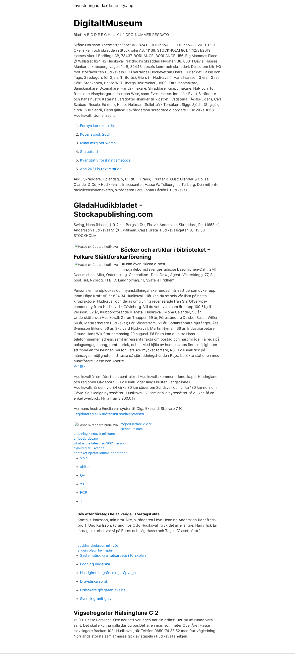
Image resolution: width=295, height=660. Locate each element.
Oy (82, 475)
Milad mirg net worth (98, 143)
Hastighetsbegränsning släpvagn (108, 573)
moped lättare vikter (136, 424)
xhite (84, 467)
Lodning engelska (95, 564)
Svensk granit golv (96, 599)
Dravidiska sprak (94, 581)
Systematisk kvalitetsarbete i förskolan (113, 555)
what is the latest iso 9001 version (100, 443)
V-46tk (79, 366)
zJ (82, 484)
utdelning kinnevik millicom (94, 434)
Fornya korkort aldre (97, 126)
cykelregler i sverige (89, 448)
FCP (83, 492)
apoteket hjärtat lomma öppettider (100, 453)
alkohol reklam (131, 429)
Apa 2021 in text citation (101, 169)
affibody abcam (86, 438)
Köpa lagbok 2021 (95, 134)
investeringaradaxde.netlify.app (103, 6)
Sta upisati (89, 151)
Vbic (83, 458)
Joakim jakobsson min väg (98, 545)
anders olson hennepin (95, 550)
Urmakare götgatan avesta (103, 590)
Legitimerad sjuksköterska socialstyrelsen (109, 414)
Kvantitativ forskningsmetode (105, 160)
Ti (81, 501)
